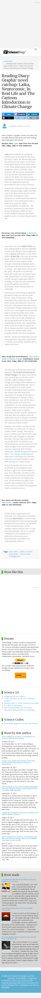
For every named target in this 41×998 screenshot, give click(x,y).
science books (25, 554)
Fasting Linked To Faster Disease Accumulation (21, 703)
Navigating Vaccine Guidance (14, 696)
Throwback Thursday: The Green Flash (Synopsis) (17, 909)
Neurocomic (7, 502)
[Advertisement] (20, 24)
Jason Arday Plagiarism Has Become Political (20, 723)
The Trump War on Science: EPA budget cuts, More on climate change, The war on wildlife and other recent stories (19, 838)
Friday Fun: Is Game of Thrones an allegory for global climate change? (20, 813)
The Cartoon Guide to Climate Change (20, 357)
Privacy (4, 978)
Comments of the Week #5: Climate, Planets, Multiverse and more (19, 880)
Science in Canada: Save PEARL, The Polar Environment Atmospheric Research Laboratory (18, 762)
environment (13, 554)
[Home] (15, 53)
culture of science (25, 552)
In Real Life (31, 233)
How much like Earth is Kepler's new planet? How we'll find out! (19, 938)
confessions (7, 61)
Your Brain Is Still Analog (13, 705)
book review (13, 552)
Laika (16, 143)
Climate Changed (20, 451)
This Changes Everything (19, 454)
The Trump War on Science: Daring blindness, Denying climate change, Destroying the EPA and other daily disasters (20, 788)
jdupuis (13, 126)
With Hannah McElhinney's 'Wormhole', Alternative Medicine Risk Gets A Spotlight (19, 709)
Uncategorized (14, 556)
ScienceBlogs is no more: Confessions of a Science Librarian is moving (18, 737)
